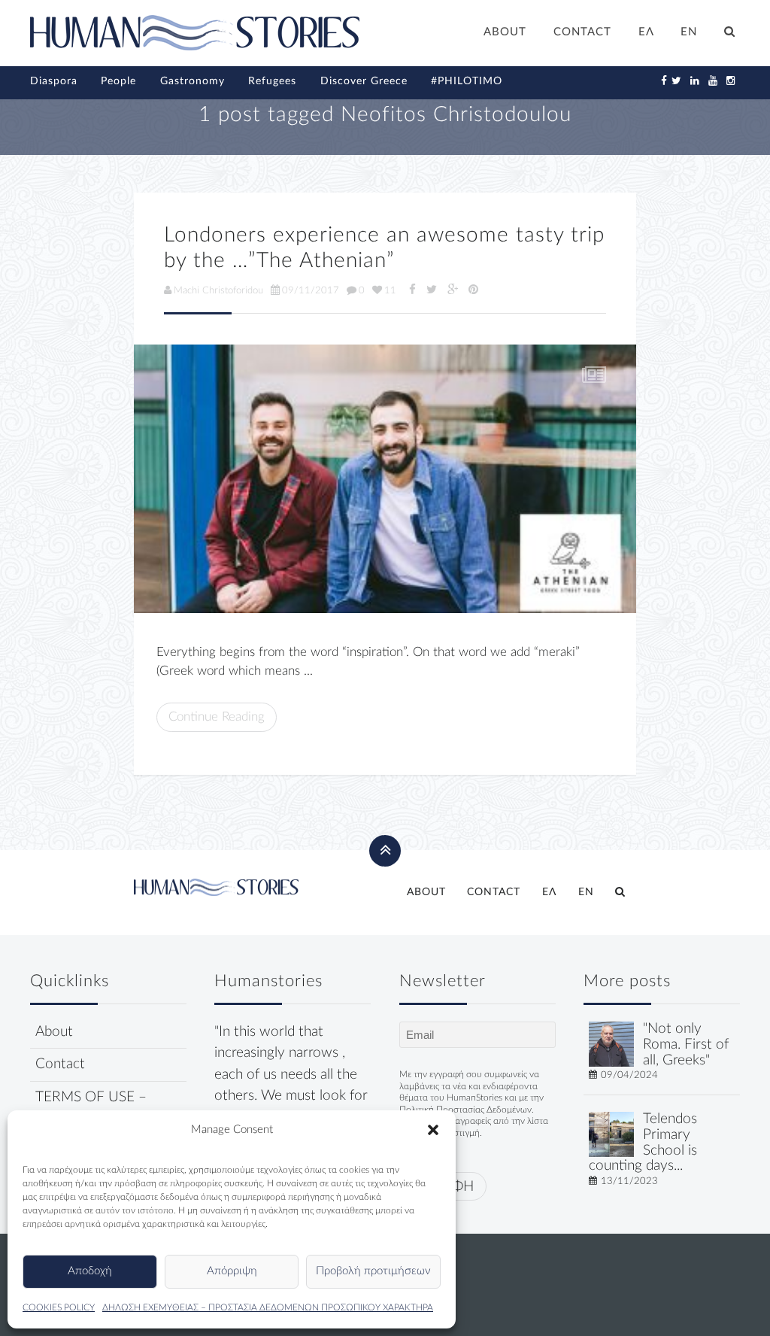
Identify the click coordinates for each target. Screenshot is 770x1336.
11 (390, 290)
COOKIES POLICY (59, 1307)
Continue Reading (216, 716)
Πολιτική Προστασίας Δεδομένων (465, 1109)
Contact (60, 1064)
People (118, 81)
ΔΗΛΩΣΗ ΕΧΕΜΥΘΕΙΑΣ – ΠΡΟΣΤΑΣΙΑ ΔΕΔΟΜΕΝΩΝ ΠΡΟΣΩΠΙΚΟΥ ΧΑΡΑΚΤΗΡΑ (267, 1307)
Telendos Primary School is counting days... (643, 1142)
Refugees (272, 81)
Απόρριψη (232, 1271)
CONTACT (582, 32)
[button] (433, 1129)
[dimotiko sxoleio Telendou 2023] (611, 1134)
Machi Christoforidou (218, 290)
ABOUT (505, 32)
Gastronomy (192, 81)
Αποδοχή (90, 1271)
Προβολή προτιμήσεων (373, 1271)
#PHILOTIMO (466, 81)
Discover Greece (364, 81)
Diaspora (53, 81)
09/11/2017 (310, 290)
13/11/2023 (629, 1181)
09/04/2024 (629, 1075)
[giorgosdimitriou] (611, 1044)
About (54, 1032)
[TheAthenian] (385, 479)
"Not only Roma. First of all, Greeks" (686, 1044)
